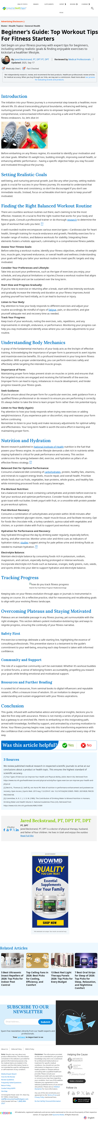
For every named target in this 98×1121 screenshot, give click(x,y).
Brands (35, 4)
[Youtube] (73, 1093)
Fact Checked (32, 68)
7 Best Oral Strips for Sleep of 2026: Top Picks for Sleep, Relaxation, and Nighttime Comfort (85, 980)
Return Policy (6, 1085)
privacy (21, 1037)
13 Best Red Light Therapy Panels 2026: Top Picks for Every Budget (62, 977)
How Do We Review (8, 1077)
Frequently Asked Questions (11, 1082)
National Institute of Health (49, 446)
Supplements (49, 4)
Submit (45, 1022)
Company (85, 4)
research (72, 219)
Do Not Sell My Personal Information (48, 1101)
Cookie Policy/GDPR (8, 1088)
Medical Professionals (79, 59)
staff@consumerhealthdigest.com (14, 1099)
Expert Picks (62, 8)
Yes (71, 745)
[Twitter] (83, 1093)
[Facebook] (68, 1093)
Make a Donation (76, 1081)
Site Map (4, 1091)
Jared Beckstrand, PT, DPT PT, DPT (32, 59)
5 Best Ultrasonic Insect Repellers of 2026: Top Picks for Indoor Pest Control (12, 978)
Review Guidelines (7, 1080)
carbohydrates (53, 472)
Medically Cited (13, 68)
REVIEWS (73, 4)
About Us (4, 1049)
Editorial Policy (16, 1049)
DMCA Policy (29, 1049)
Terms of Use (52, 1095)
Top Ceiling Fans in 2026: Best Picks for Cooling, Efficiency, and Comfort (37, 978)
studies (24, 542)
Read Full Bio (27, 835)
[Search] (92, 8)
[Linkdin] (87, 1093)
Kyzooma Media (58, 1115)
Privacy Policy (39, 1097)
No (89, 745)
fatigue (52, 309)
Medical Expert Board (8, 1074)
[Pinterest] (78, 1093)
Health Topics (22, 4)
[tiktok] (92, 1093)
